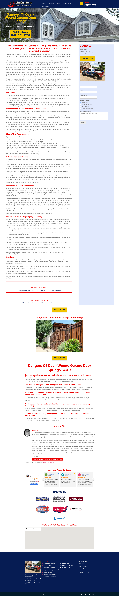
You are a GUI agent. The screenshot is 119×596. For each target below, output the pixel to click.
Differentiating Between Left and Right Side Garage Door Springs (47, 459)
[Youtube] (89, 594)
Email (81, 90)
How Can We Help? (84, 100)
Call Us (86, 3)
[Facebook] (82, 594)
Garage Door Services (87, 104)
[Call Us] (81, 3)
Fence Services (85, 106)
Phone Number (84, 95)
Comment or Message (85, 111)
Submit (83, 122)
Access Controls (67, 3)
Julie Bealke (85, 474)
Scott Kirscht (51, 474)
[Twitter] (85, 594)
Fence (58, 3)
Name (81, 85)
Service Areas (45, 6)
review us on (33, 483)
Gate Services (85, 102)
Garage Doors (50, 3)
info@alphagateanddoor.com (85, 572)
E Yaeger (67, 474)
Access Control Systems (87, 108)
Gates (43, 3)
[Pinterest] (93, 594)
